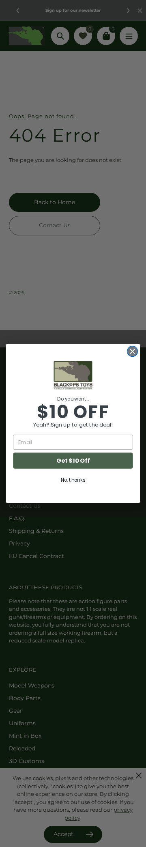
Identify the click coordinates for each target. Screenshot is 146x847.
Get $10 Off (73, 461)
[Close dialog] (132, 351)
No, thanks (73, 479)
